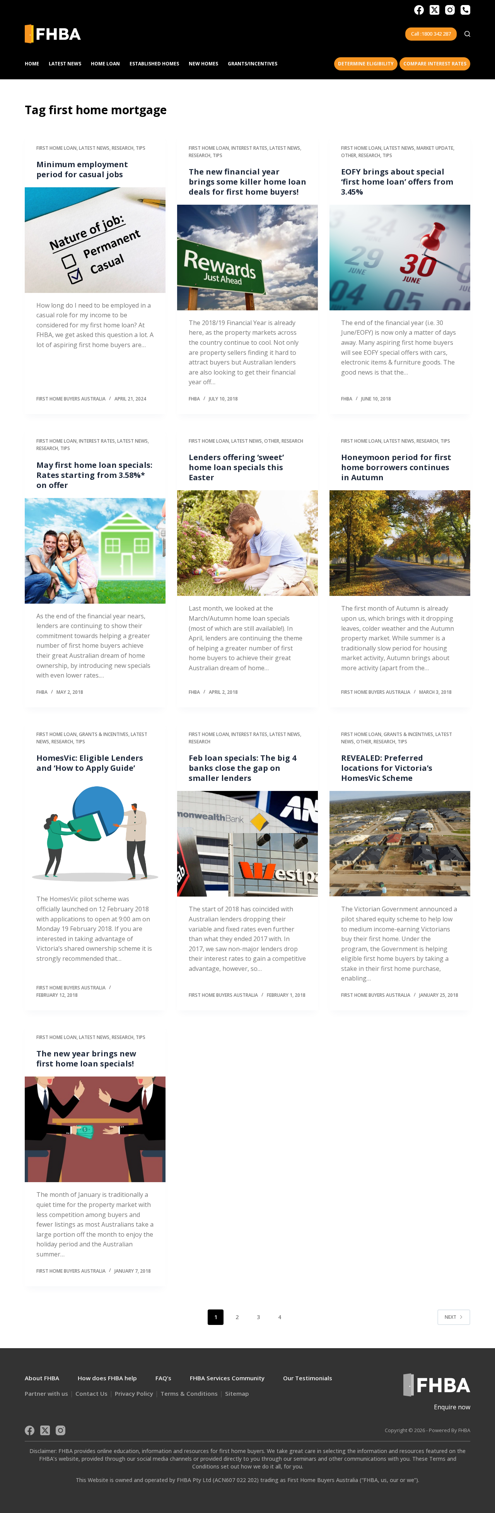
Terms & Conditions (189, 1393)
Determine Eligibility (366, 63)
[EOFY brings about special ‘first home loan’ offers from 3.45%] (399, 257)
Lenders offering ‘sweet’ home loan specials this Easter (236, 467)
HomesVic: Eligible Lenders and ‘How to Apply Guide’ (89, 763)
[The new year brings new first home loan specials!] (95, 1129)
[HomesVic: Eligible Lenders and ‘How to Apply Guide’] (95, 834)
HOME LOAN (105, 63)
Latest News (65, 63)
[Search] (467, 34)
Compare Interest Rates (434, 63)
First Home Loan (56, 148)
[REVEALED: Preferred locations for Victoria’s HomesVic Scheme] (399, 844)
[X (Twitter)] (434, 10)
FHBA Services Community (227, 1378)
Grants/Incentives (252, 63)
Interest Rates (249, 148)
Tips (140, 148)
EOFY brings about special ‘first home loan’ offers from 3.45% (397, 181)
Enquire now (452, 1407)
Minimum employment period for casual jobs (82, 169)
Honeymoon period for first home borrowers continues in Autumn (396, 467)
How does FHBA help (107, 1378)
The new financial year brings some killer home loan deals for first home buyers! (247, 181)
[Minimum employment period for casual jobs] (95, 240)
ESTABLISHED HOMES (154, 63)
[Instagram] (450, 10)
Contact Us (91, 1393)
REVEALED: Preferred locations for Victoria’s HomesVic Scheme (386, 768)
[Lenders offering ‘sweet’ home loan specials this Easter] (247, 543)
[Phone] (465, 10)
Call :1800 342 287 (431, 33)
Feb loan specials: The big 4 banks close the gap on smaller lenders (242, 768)
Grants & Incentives (103, 734)
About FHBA (42, 1378)
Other (348, 155)
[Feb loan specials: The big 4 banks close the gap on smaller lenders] (247, 844)
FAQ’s (163, 1378)
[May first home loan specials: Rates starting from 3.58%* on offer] (95, 551)
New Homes (203, 63)
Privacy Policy (134, 1393)
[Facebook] (419, 10)
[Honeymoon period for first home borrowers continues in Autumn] (399, 543)
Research (122, 148)
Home (32, 63)
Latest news (94, 148)
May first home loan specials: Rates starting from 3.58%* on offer (94, 475)
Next (450, 1317)
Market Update (434, 148)
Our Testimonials (307, 1378)
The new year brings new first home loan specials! (86, 1058)
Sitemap (237, 1393)
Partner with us (46, 1393)
